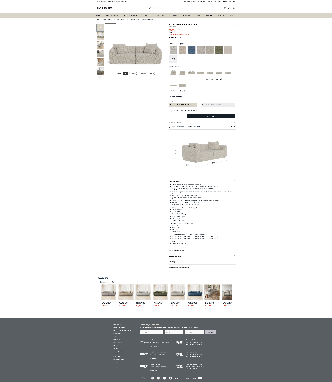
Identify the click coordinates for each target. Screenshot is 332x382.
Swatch (151, 73)
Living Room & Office (131, 15)
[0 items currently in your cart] (234, 7)
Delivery (172, 262)
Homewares (186, 15)
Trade (218, 1)
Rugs (198, 15)
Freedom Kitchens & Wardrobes (196, 1)
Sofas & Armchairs (107, 19)
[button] (202, 97)
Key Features (174, 181)
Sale (231, 15)
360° (125, 73)
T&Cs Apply (187, 34)
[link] (224, 7)
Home (98, 19)
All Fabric (116, 19)
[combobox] (218, 105)
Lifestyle (221, 15)
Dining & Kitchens (112, 15)
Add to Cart (211, 116)
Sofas (98, 15)
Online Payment (211, 1)
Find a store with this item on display (185, 110)
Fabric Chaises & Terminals (127, 19)
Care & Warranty (175, 256)
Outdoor (173, 15)
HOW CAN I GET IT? (175, 97)
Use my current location (183, 105)
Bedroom (148, 15)
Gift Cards (232, 1)
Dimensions (142, 73)
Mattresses (160, 15)
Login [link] (184, 1)
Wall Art (209, 15)
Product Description (176, 251)
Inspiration (225, 1)
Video (119, 73)
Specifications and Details (179, 267)
